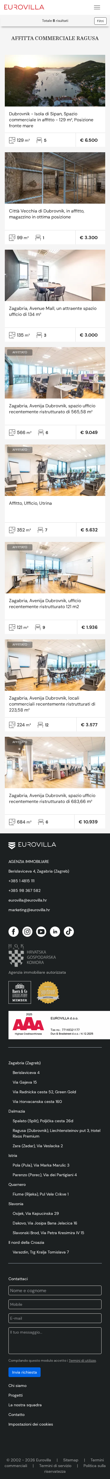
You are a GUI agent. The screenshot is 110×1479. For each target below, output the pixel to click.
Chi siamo (17, 1385)
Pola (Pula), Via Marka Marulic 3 (41, 1165)
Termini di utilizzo (82, 1360)
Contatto (16, 1414)
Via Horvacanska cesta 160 (37, 1101)
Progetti (15, 1395)
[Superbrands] (48, 992)
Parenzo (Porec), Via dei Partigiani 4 (45, 1174)
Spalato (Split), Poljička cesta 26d (43, 1120)
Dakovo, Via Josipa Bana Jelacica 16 (45, 1223)
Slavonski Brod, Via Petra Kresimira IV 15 (48, 1232)
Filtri (100, 21)
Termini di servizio (55, 1465)
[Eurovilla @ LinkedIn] (55, 932)
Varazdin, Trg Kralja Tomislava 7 (41, 1252)
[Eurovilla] (28, 6)
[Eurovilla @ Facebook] (13, 932)
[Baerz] (19, 992)
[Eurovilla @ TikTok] (69, 932)
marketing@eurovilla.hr (29, 909)
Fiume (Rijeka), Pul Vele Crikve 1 (41, 1194)
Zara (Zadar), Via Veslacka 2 (38, 1145)
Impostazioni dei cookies (30, 1424)
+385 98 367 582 (24, 890)
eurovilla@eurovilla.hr (27, 900)
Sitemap (70, 1460)
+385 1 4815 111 (21, 880)
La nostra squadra (25, 1404)
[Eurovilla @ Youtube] (41, 932)
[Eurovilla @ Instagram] (27, 932)
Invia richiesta (24, 1372)
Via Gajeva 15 (25, 1082)
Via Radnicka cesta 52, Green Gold (44, 1091)
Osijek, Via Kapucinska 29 (36, 1213)
